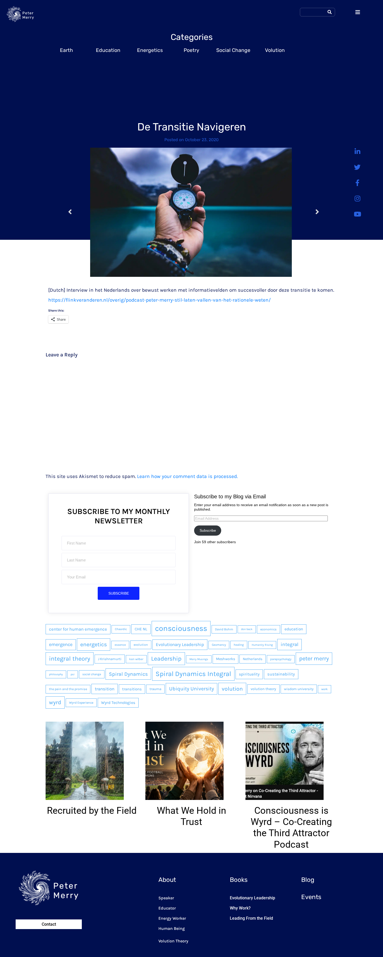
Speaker (166, 897)
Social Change (233, 50)
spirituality (249, 674)
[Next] (308, 212)
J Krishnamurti (109, 659)
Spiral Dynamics (128, 674)
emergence (60, 644)
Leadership (166, 658)
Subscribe (208, 530)
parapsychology (280, 659)
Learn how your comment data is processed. (187, 476)
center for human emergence (78, 629)
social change (91, 674)
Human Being (171, 928)
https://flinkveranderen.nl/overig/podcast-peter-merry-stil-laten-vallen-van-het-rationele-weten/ (159, 300)
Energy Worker (172, 918)
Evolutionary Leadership (180, 644)
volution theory (263, 689)
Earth (66, 50)
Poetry (191, 50)
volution (232, 688)
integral (289, 644)
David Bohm (224, 629)
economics (268, 629)
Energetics (150, 50)
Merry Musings (198, 659)
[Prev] (79, 212)
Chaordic (121, 629)
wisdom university (298, 689)
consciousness (181, 628)
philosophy (56, 674)
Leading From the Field (251, 918)
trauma (155, 689)
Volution (275, 50)
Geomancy (219, 645)
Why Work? (240, 908)
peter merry (314, 658)
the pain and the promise (68, 689)
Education (108, 50)
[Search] (329, 12)
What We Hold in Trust (191, 816)
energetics (93, 644)
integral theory (69, 658)
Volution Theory (173, 940)
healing (239, 645)
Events (311, 897)
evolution (141, 645)
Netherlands (252, 659)
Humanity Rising (262, 645)
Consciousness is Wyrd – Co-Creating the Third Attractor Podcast (291, 827)
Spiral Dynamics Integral (193, 674)
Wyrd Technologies (118, 702)
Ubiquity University (191, 689)
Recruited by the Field (92, 810)
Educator (167, 908)
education (294, 629)
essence (120, 645)
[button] (45, 786)
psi (73, 674)
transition (104, 688)
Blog (307, 879)
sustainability (281, 674)
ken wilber (136, 659)
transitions (132, 689)
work (324, 689)
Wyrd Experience (81, 702)
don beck (246, 629)
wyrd (55, 702)
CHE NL (141, 629)
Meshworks (225, 659)
